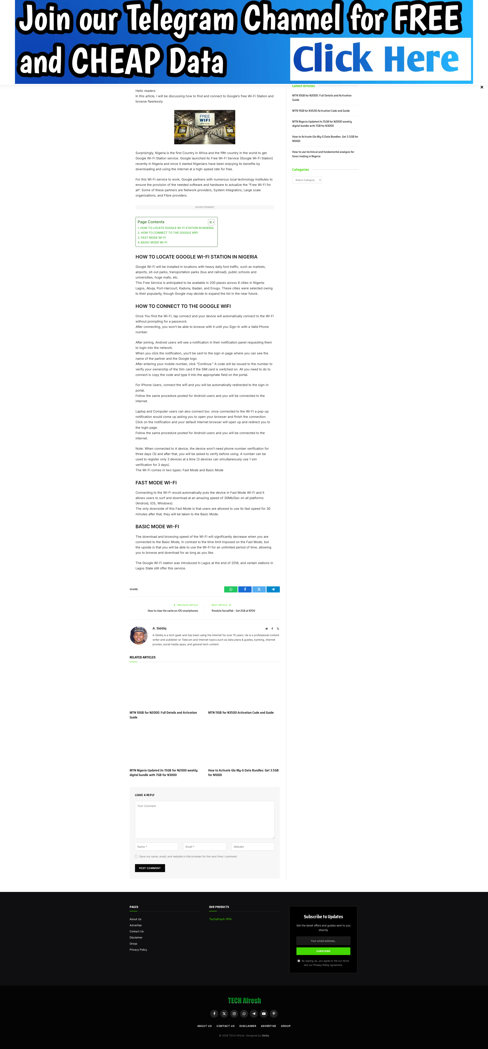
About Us (135, 919)
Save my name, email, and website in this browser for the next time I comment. (188, 856)
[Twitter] (116, 104)
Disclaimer (136, 937)
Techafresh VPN (220, 919)
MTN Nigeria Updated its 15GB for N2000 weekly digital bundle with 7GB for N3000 (163, 772)
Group (133, 943)
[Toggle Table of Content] (209, 222)
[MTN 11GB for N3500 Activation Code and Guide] (244, 687)
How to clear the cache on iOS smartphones (173, 610)
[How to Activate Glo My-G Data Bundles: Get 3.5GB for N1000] (244, 745)
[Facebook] (116, 94)
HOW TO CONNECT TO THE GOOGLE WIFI (169, 232)
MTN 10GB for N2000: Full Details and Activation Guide (163, 715)
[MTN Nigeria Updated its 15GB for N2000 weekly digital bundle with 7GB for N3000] (165, 745)
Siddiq (265, 1035)
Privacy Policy (138, 949)
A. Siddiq (159, 628)
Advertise (136, 925)
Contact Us (137, 931)
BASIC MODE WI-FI (154, 242)
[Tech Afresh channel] (244, 42)
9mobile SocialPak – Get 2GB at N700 (233, 610)
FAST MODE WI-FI (153, 237)
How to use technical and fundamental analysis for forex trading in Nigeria (323, 154)
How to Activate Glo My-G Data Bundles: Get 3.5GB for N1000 (243, 772)
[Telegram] (116, 113)
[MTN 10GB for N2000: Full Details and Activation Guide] (165, 687)
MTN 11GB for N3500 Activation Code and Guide (241, 712)
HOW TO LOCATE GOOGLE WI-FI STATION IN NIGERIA (177, 228)
